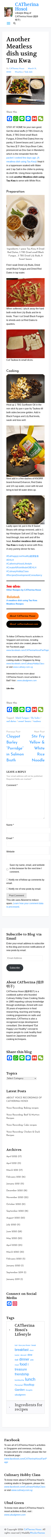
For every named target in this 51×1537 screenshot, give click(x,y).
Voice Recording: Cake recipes (21, 1125)
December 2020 (14, 1191)
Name (10, 825)
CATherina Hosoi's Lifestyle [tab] (25, 1330)
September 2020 (15, 1211)
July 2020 (11, 1225)
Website (10, 851)
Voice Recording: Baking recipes (22, 1108)
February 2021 (13, 1177)
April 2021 (11, 1163)
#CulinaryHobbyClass (17, 571)
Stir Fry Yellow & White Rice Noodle (37, 748)
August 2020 (13, 1218)
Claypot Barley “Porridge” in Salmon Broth (15, 748)
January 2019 (13, 1279)
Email (10, 838)
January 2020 (13, 1266)
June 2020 (11, 1231)
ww (23, 667)
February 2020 (14, 1259)
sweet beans (24, 721)
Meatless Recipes (15, 604)
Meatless (19, 72)
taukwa (37, 721)
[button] (14, 23)
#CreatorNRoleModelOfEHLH (21, 567)
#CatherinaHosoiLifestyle (19, 563)
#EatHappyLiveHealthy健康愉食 (22, 556)
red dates (11, 721)
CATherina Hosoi (27, 7)
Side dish (28, 72)
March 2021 (12, 1170)
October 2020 (13, 1204)
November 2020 (14, 1197)
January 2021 (13, 1184)
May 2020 (11, 1238)
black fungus (22, 718)
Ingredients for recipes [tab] (28, 1407)
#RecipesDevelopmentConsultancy (24, 575)
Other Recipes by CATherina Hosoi (23, 590)
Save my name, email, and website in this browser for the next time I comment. (27, 868)
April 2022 (11, 1156)
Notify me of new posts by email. (25, 889)
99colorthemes (37, 1533)
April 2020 (11, 1245)
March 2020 (12, 1252)
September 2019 (14, 1272)
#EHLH (10, 560)
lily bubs (35, 718)
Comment (12, 785)
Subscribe (15, 968)
